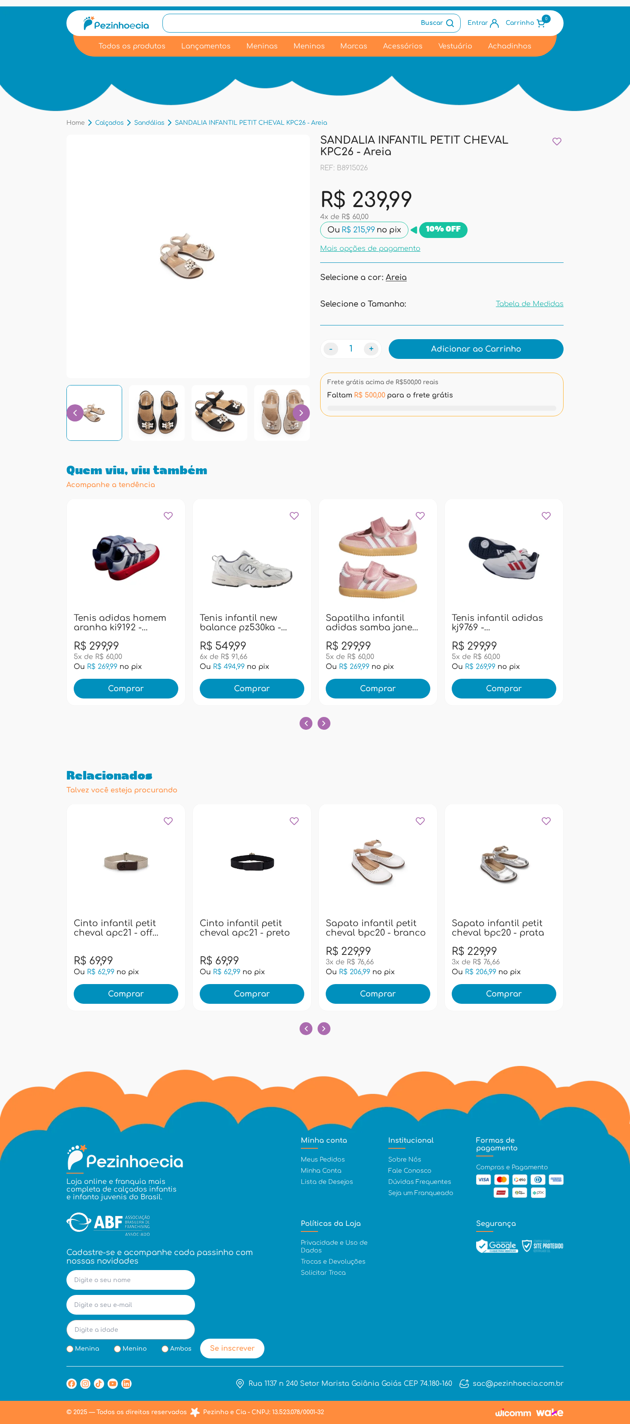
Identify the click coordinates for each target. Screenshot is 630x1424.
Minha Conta (321, 1171)
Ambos (181, 1349)
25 (170, 622)
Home (75, 123)
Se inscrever (232, 1348)
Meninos (309, 46)
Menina (87, 1349)
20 (78, 622)
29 (240, 622)
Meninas (262, 46)
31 (277, 622)
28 (222, 622)
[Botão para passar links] (301, 413)
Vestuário (455, 46)
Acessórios (403, 46)
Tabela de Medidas (530, 304)
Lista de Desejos (327, 1182)
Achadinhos (509, 46)
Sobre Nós (404, 1159)
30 (259, 622)
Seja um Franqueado (420, 1193)
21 (96, 622)
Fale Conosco (410, 1171)
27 (204, 622)
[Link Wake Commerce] (550, 1412)
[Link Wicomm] (513, 1412)
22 (114, 622)
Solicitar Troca (323, 1273)
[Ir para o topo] (606, 1371)
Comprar (126, 688)
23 (133, 622)
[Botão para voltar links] (75, 413)
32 (296, 622)
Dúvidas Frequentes (419, 1182)
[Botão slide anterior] (306, 723)
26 (456, 622)
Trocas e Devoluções (333, 1261)
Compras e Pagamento (512, 1167)
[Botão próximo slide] (324, 723)
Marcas (353, 46)
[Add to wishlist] (557, 141)
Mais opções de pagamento (370, 248)
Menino (135, 1349)
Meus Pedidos (323, 1159)
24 (151, 622)
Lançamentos (206, 46)
